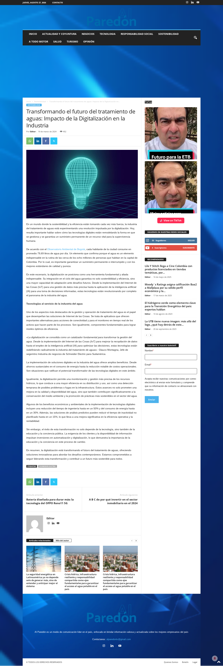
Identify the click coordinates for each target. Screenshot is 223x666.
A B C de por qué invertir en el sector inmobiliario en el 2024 (113, 501)
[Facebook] (45, 140)
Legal (195, 662)
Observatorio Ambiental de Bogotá (66, 249)
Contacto (57, 2)
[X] (53, 140)
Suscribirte (189, 247)
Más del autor (62, 540)
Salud (57, 41)
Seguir (191, 240)
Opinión (88, 41)
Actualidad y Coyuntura (59, 34)
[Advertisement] (111, 71)
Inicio (33, 34)
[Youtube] (198, 2)
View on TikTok (173, 220)
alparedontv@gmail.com (118, 639)
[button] (195, 38)
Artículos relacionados (40, 540)
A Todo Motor (38, 41)
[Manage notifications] (215, 658)
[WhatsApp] (29, 140)
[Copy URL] (61, 140)
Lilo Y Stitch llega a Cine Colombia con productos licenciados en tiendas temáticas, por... (168, 269)
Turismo (72, 41)
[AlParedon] (112, 17)
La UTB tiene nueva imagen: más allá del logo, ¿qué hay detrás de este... (170, 323)
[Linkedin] (192, 2)
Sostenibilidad (168, 34)
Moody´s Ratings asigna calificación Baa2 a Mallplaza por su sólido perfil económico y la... (171, 288)
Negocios (88, 34)
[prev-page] (132, 540)
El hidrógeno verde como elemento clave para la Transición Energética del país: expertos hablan (170, 306)
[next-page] (136, 540)
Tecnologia (108, 34)
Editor (33, 131)
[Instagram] (187, 2)
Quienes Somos (171, 662)
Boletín (185, 662)
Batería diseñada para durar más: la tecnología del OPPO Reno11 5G (50, 501)
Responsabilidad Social (137, 34)
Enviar (151, 399)
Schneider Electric (47, 466)
